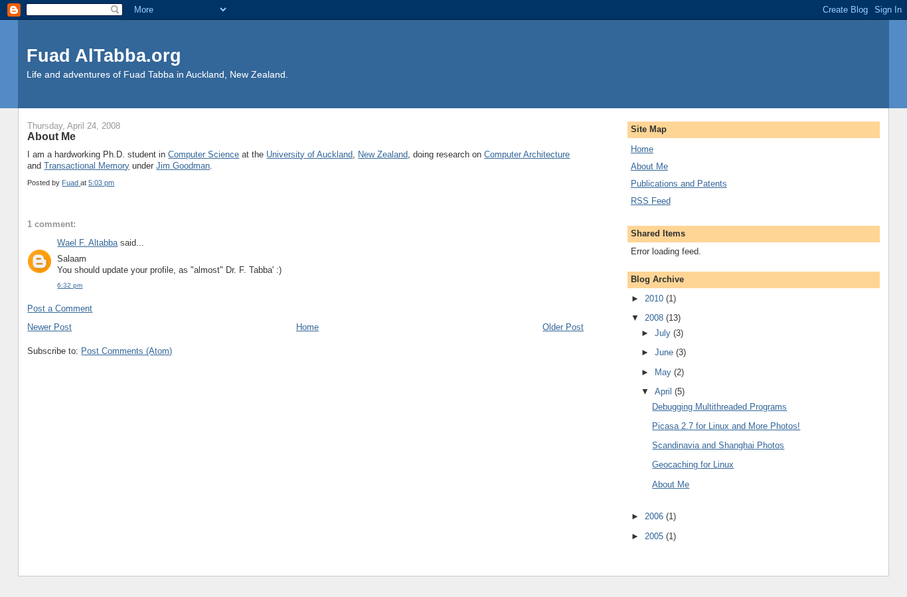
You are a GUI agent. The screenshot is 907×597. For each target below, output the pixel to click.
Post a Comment (59, 308)
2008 (655, 318)
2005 (655, 536)
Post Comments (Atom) (126, 351)
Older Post (563, 327)
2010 (655, 298)
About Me (649, 166)
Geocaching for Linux (693, 464)
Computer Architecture (527, 154)
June (665, 352)
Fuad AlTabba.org (104, 55)
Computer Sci (194, 154)
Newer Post (49, 327)
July (664, 333)
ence (229, 154)
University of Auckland (309, 154)
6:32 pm (69, 285)
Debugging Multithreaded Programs (719, 407)
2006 (655, 516)
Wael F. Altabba (87, 243)
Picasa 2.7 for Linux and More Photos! (726, 426)
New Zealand (383, 154)
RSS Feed (651, 201)
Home (307, 327)
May (664, 372)
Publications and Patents (679, 184)
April (665, 391)
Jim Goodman (183, 166)
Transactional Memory (86, 166)
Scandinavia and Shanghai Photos (718, 445)
